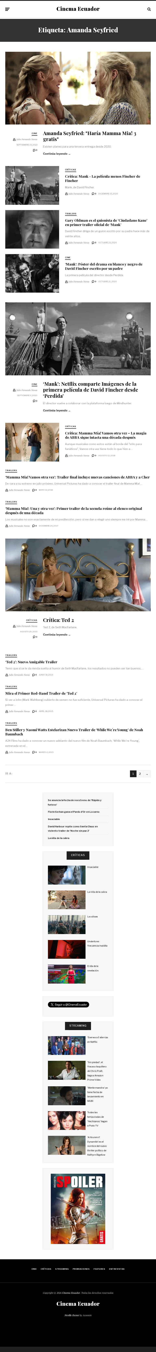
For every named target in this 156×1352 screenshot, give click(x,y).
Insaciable (54, 819)
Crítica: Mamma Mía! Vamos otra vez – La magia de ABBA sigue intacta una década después (105, 435)
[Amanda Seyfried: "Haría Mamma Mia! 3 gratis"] (78, 88)
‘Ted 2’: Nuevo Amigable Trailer (31, 661)
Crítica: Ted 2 (58, 619)
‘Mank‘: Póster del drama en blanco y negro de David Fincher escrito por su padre (103, 266)
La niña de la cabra (58, 838)
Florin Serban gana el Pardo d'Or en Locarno (74, 811)
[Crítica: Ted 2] (78, 575)
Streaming (61, 1269)
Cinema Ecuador (78, 8)
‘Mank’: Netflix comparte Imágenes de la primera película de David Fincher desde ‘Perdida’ (90, 389)
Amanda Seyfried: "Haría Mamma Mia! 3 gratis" (89, 136)
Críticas (70, 170)
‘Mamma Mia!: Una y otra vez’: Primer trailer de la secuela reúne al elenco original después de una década (73, 510)
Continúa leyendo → (57, 153)
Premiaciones (81, 1269)
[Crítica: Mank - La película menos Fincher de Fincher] (32, 185)
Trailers (71, 214)
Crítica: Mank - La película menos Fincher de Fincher (102, 178)
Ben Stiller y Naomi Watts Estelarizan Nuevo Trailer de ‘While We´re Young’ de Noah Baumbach (74, 731)
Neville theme (72, 1315)
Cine (34, 133)
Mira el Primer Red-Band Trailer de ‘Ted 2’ (41, 693)
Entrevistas (117, 1269)
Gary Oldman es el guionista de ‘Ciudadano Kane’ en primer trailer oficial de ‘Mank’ (106, 222)
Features (99, 1269)
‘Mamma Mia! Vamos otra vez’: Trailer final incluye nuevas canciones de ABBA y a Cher (77, 477)
